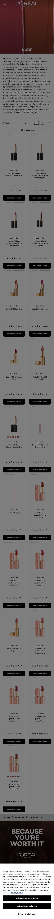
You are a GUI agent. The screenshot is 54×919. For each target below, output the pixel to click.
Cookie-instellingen (27, 914)
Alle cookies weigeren (27, 906)
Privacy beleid (17, 893)
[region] (27, 891)
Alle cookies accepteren (27, 898)
